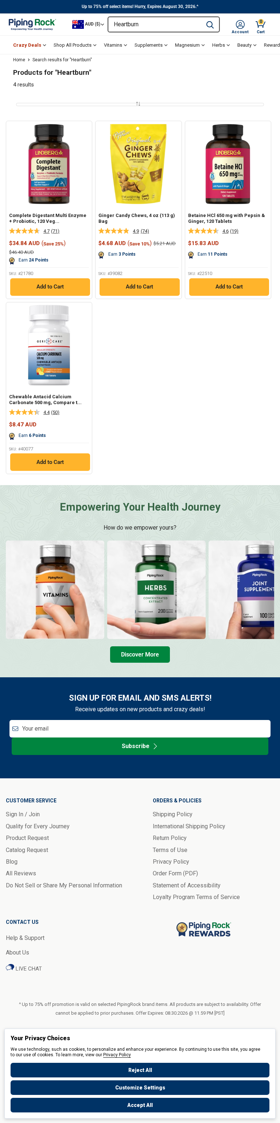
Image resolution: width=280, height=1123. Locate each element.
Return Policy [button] (170, 837)
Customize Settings (140, 1088)
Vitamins (113, 45)
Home (19, 59)
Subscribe (135, 746)
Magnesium (187, 45)
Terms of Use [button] (170, 850)
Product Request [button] (27, 837)
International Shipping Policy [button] (189, 826)
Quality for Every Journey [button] (38, 826)
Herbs (218, 45)
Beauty (244, 45)
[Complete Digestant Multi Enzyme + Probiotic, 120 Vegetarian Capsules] (49, 164)
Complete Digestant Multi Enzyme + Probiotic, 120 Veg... (47, 218)
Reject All (140, 1070)
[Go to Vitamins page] (55, 590)
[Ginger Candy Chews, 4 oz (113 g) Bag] (138, 164)
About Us (17, 952)
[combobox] (154, 24)
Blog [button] (12, 861)
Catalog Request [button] (27, 850)
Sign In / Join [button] (23, 814)
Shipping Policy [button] (172, 814)
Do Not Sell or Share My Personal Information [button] (64, 885)
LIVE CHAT (28, 968)
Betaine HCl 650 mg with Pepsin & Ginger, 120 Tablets (226, 218)
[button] (240, 24)
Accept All (140, 1105)
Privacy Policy (117, 1054)
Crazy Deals (27, 45)
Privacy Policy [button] (171, 861)
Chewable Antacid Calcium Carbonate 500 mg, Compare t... (45, 399)
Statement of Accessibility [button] (187, 885)
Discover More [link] (140, 654)
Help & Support (25, 937)
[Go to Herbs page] (156, 590)
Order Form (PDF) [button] (175, 873)
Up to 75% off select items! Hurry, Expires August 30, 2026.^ (140, 6)
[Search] (210, 24)
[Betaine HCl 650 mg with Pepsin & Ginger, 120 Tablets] (228, 164)
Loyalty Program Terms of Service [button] (196, 897)
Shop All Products (73, 45)
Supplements (149, 45)
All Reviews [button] (21, 873)
